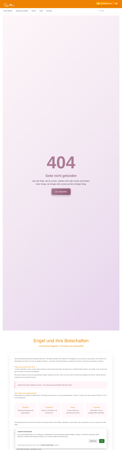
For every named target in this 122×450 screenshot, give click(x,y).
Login (41, 11)
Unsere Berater (7, 11)
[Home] (9, 5)
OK (102, 441)
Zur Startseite (61, 192)
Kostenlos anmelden (22, 11)
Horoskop (49, 11)
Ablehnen (93, 441)
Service (34, 11)
